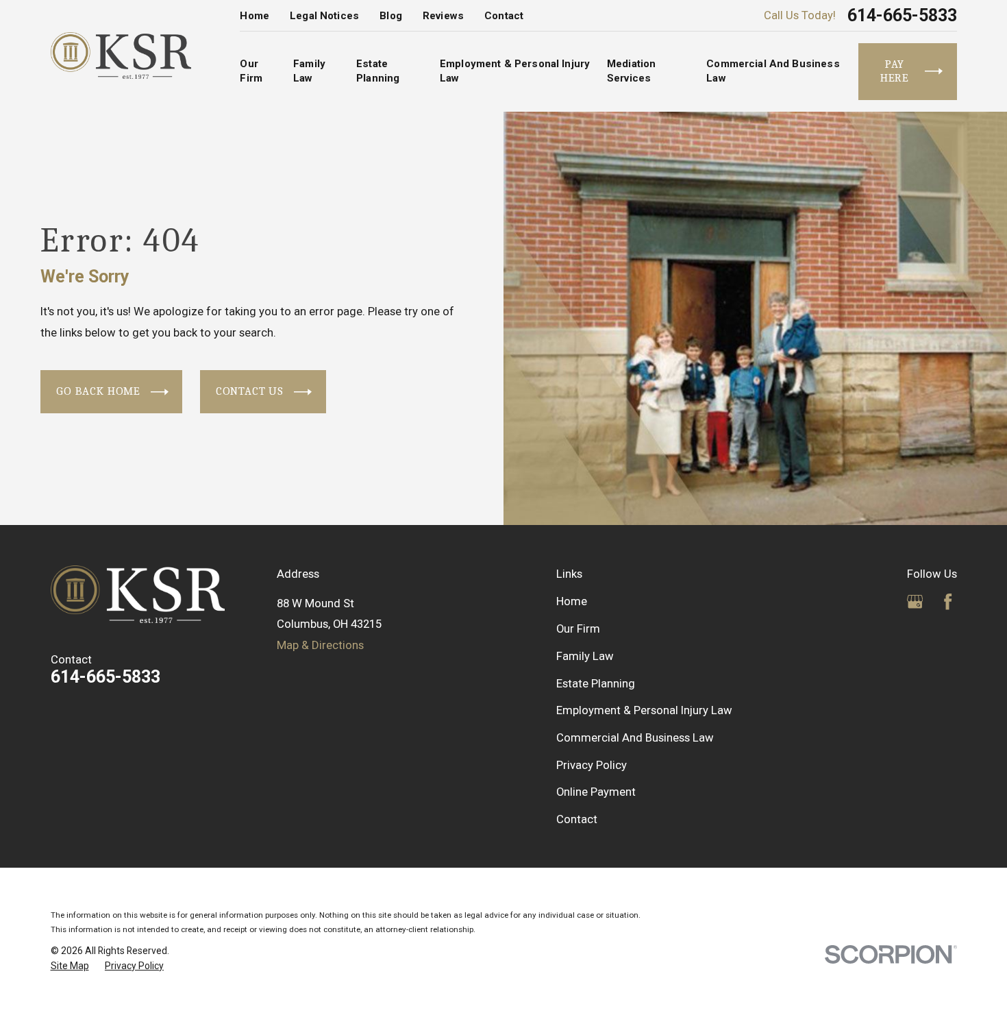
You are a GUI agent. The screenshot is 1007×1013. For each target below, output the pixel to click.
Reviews (443, 16)
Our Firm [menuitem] (251, 71)
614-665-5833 (902, 15)
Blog (391, 16)
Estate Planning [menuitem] (377, 71)
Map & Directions (320, 645)
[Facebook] (948, 601)
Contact (503, 16)
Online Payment (596, 791)
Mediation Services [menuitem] (631, 71)
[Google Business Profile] (915, 601)
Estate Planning (595, 683)
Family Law (585, 656)
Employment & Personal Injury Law (644, 710)
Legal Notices (324, 16)
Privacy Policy (591, 765)
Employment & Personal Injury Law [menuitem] (515, 71)
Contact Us (250, 391)
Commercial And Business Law (635, 737)
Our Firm (578, 628)
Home (254, 16)
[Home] (121, 55)
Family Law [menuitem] (309, 71)
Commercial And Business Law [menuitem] (772, 71)
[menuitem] (70, 966)
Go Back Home (98, 391)
